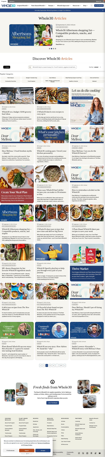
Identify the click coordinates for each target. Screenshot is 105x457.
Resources (76, 5)
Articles (63, 421)
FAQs (62, 435)
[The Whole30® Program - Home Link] (8, 5)
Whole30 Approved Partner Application (52, 432)
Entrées (35, 424)
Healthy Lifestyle (73, 81)
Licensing (77, 421)
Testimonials (8, 433)
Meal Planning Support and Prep (73, 77)
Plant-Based (10, 77)
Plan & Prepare (8, 436)
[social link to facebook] (79, 453)
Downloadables (65, 427)
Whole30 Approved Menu (80, 429)
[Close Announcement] (103, 10)
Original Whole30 (22, 5)
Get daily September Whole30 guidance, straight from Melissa (52, 10)
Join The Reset (52, 403)
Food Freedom (31, 81)
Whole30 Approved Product (80, 424)
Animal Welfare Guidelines (79, 433)
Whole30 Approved (63, 5)
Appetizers (36, 427)
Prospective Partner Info (52, 436)
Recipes (50, 5)
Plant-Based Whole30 (38, 5)
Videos (63, 430)
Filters (7, 67)
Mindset (94, 81)
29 (61, 365)
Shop (84, 5)
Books (62, 424)
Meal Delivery (50, 425)
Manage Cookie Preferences (93, 426)
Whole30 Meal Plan (51, 428)
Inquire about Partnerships (78, 438)
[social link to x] (83, 453)
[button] (49, 48)
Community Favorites (10, 81)
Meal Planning (64, 438)
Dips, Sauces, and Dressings (37, 430)
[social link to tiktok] (95, 453)
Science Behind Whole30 (9, 429)
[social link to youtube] (99, 453)
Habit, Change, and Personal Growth (52, 81)
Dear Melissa (52, 77)
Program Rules (8, 425)
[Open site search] (91, 5)
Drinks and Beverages (35, 435)
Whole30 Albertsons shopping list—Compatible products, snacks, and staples (75, 33)
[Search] (30, 67)
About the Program (10, 422)
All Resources (64, 444)
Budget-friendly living (31, 77)
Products (49, 422)
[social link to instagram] (87, 453)
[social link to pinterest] (91, 453)
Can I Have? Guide (65, 441)
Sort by (91, 67)
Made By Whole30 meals (93, 419)
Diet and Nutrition (94, 77)
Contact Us (92, 422)
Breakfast (35, 421)
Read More (59, 44)
